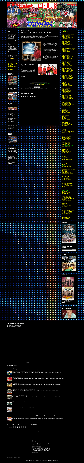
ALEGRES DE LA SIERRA (37, 432)
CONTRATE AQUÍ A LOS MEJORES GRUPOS (36, 33)
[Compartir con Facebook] (37, 87)
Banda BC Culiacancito (36, 446)
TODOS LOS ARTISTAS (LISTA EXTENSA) (11, 114)
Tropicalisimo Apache (16, 417)
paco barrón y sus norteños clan (50, 90)
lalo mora (42, 90)
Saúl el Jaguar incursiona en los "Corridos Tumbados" (21, 401)
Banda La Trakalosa (15, 383)
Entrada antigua (54, 128)
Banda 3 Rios (34, 440)
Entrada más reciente (26, 128)
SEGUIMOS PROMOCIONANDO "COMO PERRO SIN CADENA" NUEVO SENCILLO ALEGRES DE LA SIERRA (41, 435)
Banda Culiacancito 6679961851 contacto (19, 395)
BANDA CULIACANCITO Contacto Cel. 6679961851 (41, 447)
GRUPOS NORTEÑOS (12, 125)
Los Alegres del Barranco (16, 377)
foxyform (28, 362)
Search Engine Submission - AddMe (13, 457)
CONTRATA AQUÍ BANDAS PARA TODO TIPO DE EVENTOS (36, 88)
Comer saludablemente (36, 428)
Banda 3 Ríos (34, 441)
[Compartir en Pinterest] (39, 87)
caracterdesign (44, 460)
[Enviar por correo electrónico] (34, 87)
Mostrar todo (51, 454)
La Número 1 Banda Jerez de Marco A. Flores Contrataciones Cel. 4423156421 (26, 371)
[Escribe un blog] (35, 87)
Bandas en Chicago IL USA (12, 368)
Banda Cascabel (35, 452)
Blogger (56, 460)
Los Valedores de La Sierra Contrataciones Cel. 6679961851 (23, 407)
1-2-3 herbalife (35, 427)
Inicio (41, 128)
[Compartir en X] (36, 87)
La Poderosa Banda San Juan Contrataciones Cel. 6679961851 (23, 389)
